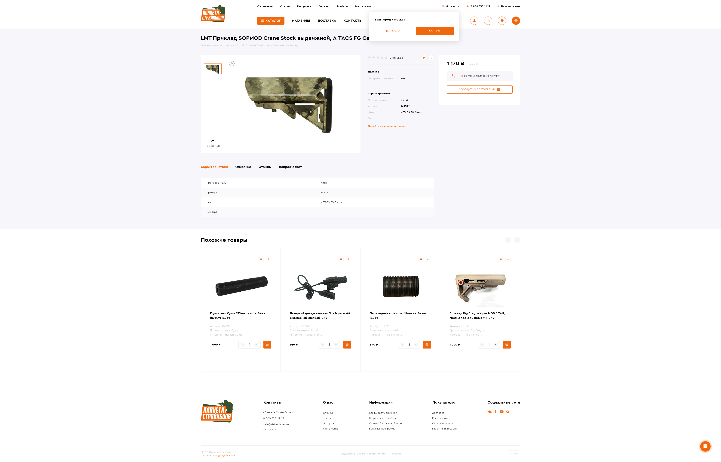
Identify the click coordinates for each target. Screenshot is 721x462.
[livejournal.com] (507, 411)
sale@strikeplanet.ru (276, 424)
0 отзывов (396, 58)
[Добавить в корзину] (267, 345)
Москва (451, 6)
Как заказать (440, 418)
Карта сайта (331, 428)
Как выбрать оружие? (383, 413)
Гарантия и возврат (444, 428)
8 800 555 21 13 (480, 6)
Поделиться (213, 145)
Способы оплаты (442, 423)
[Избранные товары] (502, 21)
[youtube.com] (501, 411)
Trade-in (342, 6)
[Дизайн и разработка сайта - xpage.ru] (513, 455)
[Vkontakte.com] (489, 411)
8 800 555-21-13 (273, 418)
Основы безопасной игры (385, 423)
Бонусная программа (382, 428)
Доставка (327, 20)
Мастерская (363, 6)
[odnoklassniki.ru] (495, 411)
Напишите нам (510, 6)
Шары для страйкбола (383, 418)
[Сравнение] (488, 21)
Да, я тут (434, 31)
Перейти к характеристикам (386, 126)
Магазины (301, 20)
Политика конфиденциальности (218, 455)
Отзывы (324, 6)
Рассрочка (304, 6)
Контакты (353, 20)
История (328, 423)
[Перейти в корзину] (516, 21)
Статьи (285, 6)
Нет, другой (393, 31)
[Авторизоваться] (474, 21)
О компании (265, 6)
